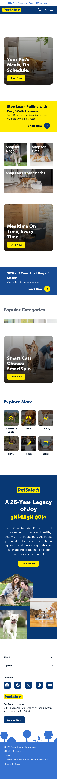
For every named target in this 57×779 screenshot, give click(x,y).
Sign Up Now (14, 720)
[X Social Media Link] (28, 685)
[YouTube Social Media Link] (49, 685)
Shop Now (16, 78)
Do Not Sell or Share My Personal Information (26, 759)
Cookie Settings (12, 764)
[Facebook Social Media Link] (17, 685)
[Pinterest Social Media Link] (39, 685)
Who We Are (28, 563)
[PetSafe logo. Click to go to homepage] (11, 10)
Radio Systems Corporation (23, 747)
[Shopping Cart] (40, 10)
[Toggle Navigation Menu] (52, 10)
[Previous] (3, 3)
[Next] (54, 3)
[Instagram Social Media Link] (7, 685)
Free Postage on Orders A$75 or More (31, 3)
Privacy (8, 755)
